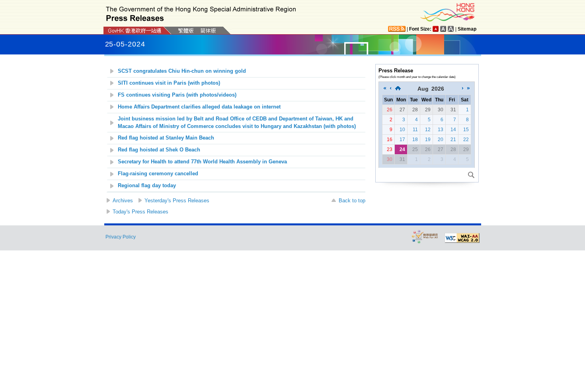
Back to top (352, 201)
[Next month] (463, 88)
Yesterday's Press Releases (176, 201)
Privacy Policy (120, 237)
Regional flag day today (147, 185)
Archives (123, 201)
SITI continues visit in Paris (169, 83)
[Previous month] (390, 88)
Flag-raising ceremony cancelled (158, 173)
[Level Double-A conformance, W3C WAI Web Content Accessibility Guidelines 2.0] (462, 238)
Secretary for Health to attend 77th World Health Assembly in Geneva (202, 162)
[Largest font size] (451, 29)
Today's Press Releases (140, 212)
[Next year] (468, 88)
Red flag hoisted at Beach (166, 138)
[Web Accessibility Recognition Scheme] (425, 236)
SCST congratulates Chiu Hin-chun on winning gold (182, 71)
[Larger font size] (443, 29)
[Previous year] (385, 88)
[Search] (471, 175)
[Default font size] (436, 29)
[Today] (398, 88)
